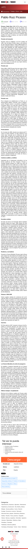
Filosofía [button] (8, 515)
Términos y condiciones (14, 543)
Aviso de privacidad (14, 545)
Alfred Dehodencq (9, 449)
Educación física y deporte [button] (7, 513)
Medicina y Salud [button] (17, 520)
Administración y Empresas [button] (7, 504)
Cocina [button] (16, 509)
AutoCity (14, 536)
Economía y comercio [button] (11, 511)
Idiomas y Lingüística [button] (10, 518)
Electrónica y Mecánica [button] (19, 513)
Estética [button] (3, 515)
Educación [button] (19, 511)
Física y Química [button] (14, 515)
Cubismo (16, 481)
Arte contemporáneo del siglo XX (9, 478)
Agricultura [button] (17, 504)
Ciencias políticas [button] (10, 509)
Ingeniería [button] (24, 518)
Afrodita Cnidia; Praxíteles (11, 446)
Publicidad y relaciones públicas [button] (8, 524)
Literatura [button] (3, 520)
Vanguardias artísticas (7, 481)
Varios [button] (19, 526)
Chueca (14, 538)
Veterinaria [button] (24, 526)
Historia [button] (3, 518)
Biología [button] (3, 509)
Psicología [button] (9, 522)
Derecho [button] (20, 509)
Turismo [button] (15, 526)
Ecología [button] (3, 511)
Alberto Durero (8, 447)
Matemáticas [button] (9, 520)
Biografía (10, 483)
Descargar (14, 459)
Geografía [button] (21, 515)
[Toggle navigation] (25, 2)
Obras (15, 483)
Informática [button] (18, 518)
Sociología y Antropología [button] (7, 526)
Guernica (4, 483)
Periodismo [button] (4, 522)
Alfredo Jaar (8, 450)
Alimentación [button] (23, 504)
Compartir (5, 21)
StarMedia (14, 535)
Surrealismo (22, 481)
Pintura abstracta (5, 486)
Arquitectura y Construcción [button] (7, 506)
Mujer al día (14, 539)
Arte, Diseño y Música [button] (20, 506)
